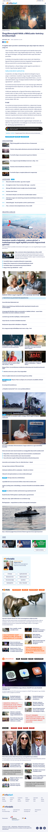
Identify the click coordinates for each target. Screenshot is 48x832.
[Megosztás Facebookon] (3, 42)
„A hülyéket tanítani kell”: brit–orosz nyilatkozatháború (16, 389)
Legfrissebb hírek (16, 809)
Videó (34, 801)
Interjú (19, 799)
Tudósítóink (20, 797)
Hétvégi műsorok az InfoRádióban (16, 477)
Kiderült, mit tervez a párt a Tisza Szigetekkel (15, 371)
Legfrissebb (35, 797)
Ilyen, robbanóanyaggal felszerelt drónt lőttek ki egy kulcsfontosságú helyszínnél (22, 531)
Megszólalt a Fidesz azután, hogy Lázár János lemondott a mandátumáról (22, 453)
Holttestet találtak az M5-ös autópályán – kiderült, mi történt (17, 470)
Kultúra (11, 799)
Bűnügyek (27, 799)
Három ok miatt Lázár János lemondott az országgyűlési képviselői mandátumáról (23, 450)
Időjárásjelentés (38, 809)
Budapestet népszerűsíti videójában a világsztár (14, 324)
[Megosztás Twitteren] (5, 42)
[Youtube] (44, 828)
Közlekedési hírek (27, 809)
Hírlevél (42, 799)
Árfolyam (25, 589)
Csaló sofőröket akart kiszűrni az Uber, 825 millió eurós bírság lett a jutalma (12, 636)
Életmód (19, 801)
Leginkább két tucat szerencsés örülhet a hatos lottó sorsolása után (19, 481)
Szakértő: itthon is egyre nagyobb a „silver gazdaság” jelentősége (20, 295)
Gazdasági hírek (27, 811)
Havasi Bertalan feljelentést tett (10, 302)
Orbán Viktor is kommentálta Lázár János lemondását (17, 456)
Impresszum (27, 826)
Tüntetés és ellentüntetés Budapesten (15, 298)
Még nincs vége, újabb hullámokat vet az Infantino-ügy (16, 498)
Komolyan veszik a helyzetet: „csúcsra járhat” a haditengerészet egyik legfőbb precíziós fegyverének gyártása (23, 243)
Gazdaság (4, 801)
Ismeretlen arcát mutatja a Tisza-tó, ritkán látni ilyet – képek (17, 462)
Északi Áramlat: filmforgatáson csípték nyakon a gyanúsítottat (18, 494)
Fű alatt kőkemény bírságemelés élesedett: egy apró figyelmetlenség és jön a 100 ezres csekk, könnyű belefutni (35, 719)
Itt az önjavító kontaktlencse (9, 385)
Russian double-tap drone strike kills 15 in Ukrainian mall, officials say (12, 772)
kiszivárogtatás (9, 136)
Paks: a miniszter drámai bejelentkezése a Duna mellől (28, 252)
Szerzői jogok (26, 828)
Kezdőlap (8, 133)
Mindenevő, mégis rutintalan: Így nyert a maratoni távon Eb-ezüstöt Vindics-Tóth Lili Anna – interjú (11, 363)
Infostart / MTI (6, 39)
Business (14, 728)
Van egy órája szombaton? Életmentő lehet (13, 466)
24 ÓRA (12, 179)
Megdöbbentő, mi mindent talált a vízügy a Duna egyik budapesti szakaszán (21, 417)
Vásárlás (24, 658)
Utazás (31, 658)
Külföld (12, 133)
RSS (30, 828)
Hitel (18, 658)
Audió (34, 799)
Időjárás (42, 801)
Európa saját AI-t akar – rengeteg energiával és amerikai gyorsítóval (10, 346)
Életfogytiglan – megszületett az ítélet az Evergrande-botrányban (19, 502)
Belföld (3, 797)
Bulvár (27, 797)
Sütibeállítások (5, 829)
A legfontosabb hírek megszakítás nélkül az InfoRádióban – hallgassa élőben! (33, 363)
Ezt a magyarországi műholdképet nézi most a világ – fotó (17, 328)
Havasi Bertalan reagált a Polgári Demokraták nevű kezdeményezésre (21, 458)
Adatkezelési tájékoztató (7, 828)
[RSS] (37, 828)
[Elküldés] (7, 42)
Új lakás (41, 589)
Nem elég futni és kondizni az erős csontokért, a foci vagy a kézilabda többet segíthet (33, 347)
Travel (26, 728)
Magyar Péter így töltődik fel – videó (13, 267)
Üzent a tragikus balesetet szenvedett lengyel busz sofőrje (17, 376)
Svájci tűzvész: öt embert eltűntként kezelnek (14, 320)
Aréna (36, 811)
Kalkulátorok (39, 658)
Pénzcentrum (16, 589)
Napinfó (27, 801)
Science (32, 728)
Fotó (42, 797)
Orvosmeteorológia (6, 811)
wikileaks (17, 136)
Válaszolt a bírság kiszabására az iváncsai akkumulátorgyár (17, 474)
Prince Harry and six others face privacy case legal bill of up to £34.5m (20, 756)
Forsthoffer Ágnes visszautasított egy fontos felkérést (17, 265)
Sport (20, 728)
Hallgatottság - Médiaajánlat (17, 826)
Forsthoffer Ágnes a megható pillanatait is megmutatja (17, 261)
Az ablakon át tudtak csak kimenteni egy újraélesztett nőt (21, 491)
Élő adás (10, 573)
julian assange (24, 136)
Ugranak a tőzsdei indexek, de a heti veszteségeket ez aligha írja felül (19, 618)
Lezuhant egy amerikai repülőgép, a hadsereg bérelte (16, 316)
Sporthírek (15, 811)
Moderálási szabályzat (18, 828)
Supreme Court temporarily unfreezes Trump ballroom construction (35, 784)
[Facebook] (41, 828)
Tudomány (12, 797)
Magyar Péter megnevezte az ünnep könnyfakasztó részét (18, 263)
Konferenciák (33, 589)
